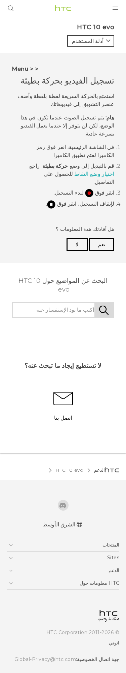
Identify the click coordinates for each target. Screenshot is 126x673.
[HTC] (63, 8)
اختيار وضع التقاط (94, 174)
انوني (114, 643)
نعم (101, 245)
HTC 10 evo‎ (69, 470)
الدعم (99, 470)
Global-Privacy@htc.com (45, 659)
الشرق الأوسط (59, 524)
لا (77, 245)
